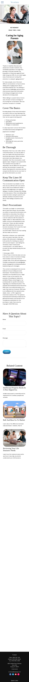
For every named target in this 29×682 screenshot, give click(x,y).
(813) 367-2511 (16, 657)
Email (4, 329)
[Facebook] (10, 674)
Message (5, 338)
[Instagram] (18, 674)
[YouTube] (16, 674)
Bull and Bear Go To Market (14, 420)
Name (4, 319)
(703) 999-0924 (16, 659)
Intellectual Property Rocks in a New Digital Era (14, 389)
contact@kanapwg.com (14, 671)
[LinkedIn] (13, 674)
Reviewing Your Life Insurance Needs (11, 449)
